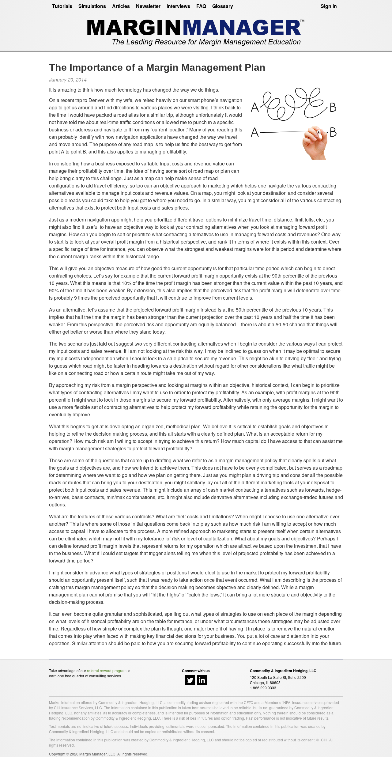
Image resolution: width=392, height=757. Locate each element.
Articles (121, 5)
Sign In (329, 5)
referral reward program (106, 670)
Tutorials (62, 5)
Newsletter (148, 5)
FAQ (201, 5)
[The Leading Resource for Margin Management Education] (196, 30)
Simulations (92, 5)
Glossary (222, 5)
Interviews (178, 5)
